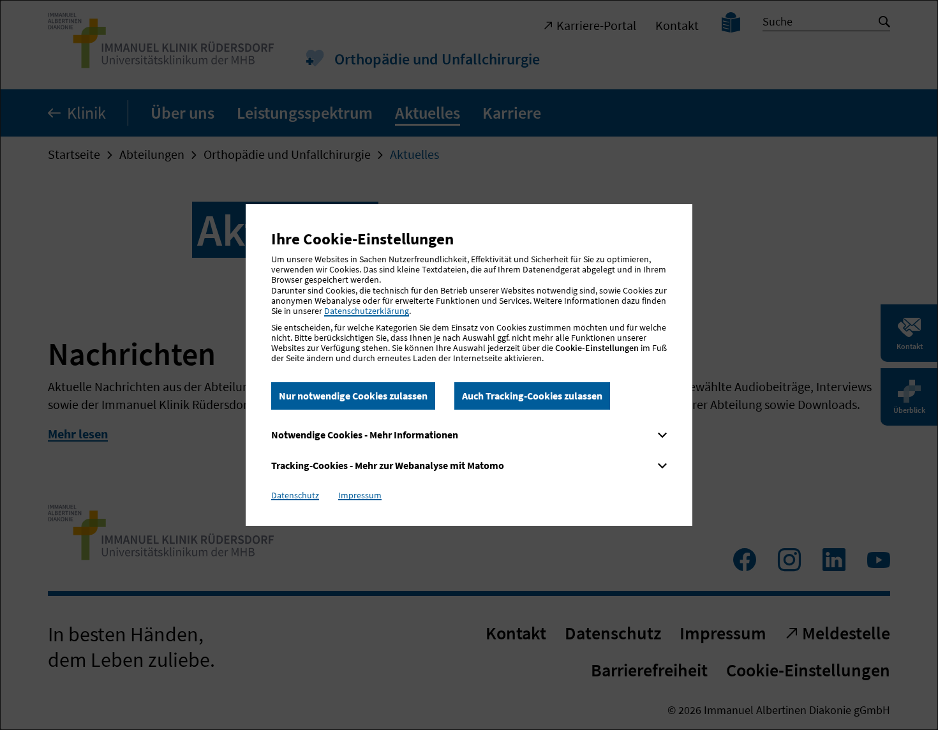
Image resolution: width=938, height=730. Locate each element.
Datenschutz (295, 495)
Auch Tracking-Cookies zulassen (532, 395)
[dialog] (469, 365)
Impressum (360, 495)
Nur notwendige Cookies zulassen (353, 395)
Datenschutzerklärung (366, 311)
